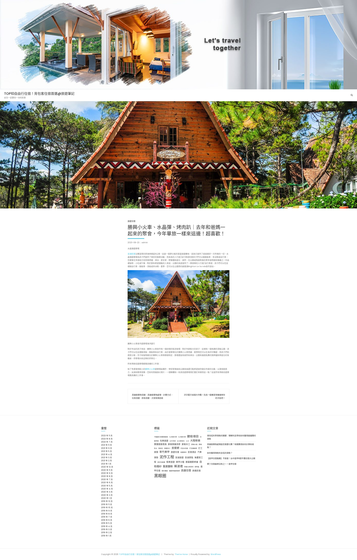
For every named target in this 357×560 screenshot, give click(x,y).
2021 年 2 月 (106, 460)
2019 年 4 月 (106, 526)
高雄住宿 (186, 470)
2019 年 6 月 (106, 520)
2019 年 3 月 (106, 529)
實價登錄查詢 (160, 444)
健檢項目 (193, 436)
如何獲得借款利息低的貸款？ (219, 453)
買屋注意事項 (188, 467)
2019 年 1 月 (106, 535)
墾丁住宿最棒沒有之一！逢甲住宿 (221, 464)
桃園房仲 (183, 452)
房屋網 (175, 448)
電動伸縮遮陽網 (174, 471)
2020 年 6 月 (107, 482)
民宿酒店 (192, 452)
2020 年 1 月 (106, 498)
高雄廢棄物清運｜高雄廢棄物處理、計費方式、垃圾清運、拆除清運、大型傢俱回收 (152, 396)
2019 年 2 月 (106, 532)
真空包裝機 (161, 462)
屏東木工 (186, 444)
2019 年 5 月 (106, 523)
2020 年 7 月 (107, 479)
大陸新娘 (195, 440)
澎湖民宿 (131, 253)
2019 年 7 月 (106, 516)
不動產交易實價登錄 (161, 437)
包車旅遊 (164, 440)
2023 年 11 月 (106, 435)
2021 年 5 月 (106, 451)
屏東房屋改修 (174, 444)
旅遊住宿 (131, 221)
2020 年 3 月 (107, 491)
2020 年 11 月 (107, 470)
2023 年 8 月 (107, 438)
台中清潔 (173, 441)
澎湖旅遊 (179, 457)
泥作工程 (167, 456)
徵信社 (160, 448)
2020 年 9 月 (107, 473)
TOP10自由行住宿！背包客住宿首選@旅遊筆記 (39, 93)
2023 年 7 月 (107, 441)
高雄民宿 (196, 470)
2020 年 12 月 (107, 466)
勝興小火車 (150, 369)
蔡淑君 (178, 466)
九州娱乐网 (182, 437)
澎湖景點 (189, 457)
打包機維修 (193, 448)
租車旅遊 (170, 462)
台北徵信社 (181, 441)
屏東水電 (194, 444)
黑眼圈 (160, 476)
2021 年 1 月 (106, 463)
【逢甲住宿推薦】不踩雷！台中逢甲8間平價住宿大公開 (231, 458)
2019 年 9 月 (106, 510)
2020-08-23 (133, 242)
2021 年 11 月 (106, 445)
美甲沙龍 (180, 462)
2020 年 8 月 (107, 476)
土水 (187, 441)
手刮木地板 (184, 448)
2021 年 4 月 (106, 454)
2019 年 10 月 (107, 507)
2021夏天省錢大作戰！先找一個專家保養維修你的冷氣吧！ (204, 396)
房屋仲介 (167, 448)
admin (145, 242)
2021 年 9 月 (106, 448)
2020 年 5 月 (107, 485)
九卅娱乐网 (173, 437)
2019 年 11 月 (106, 504)
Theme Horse (181, 554)
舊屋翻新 (168, 466)
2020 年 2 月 (107, 495)
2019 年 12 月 (107, 501)
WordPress (216, 554)
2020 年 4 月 (107, 488)
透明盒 (197, 467)
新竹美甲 (165, 452)
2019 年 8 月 (106, 513)
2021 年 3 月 (106, 457)
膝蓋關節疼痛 (192, 462)
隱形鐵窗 (165, 471)
